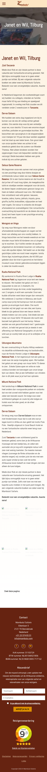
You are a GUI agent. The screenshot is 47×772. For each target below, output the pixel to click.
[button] (4, 3)
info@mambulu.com (23, 638)
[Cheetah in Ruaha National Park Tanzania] (12, 563)
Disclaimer (6, 756)
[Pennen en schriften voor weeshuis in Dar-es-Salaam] (35, 563)
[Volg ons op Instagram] (23, 646)
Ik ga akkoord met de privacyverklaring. (25, 703)
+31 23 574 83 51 (23, 635)
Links (24, 761)
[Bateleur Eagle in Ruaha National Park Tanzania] (35, 522)
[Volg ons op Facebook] (16, 646)
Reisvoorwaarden (20, 756)
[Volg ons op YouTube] (30, 646)
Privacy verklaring (36, 756)
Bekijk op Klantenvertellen (23, 748)
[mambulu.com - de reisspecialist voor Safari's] (23, 3)
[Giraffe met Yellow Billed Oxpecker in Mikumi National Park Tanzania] (12, 522)
